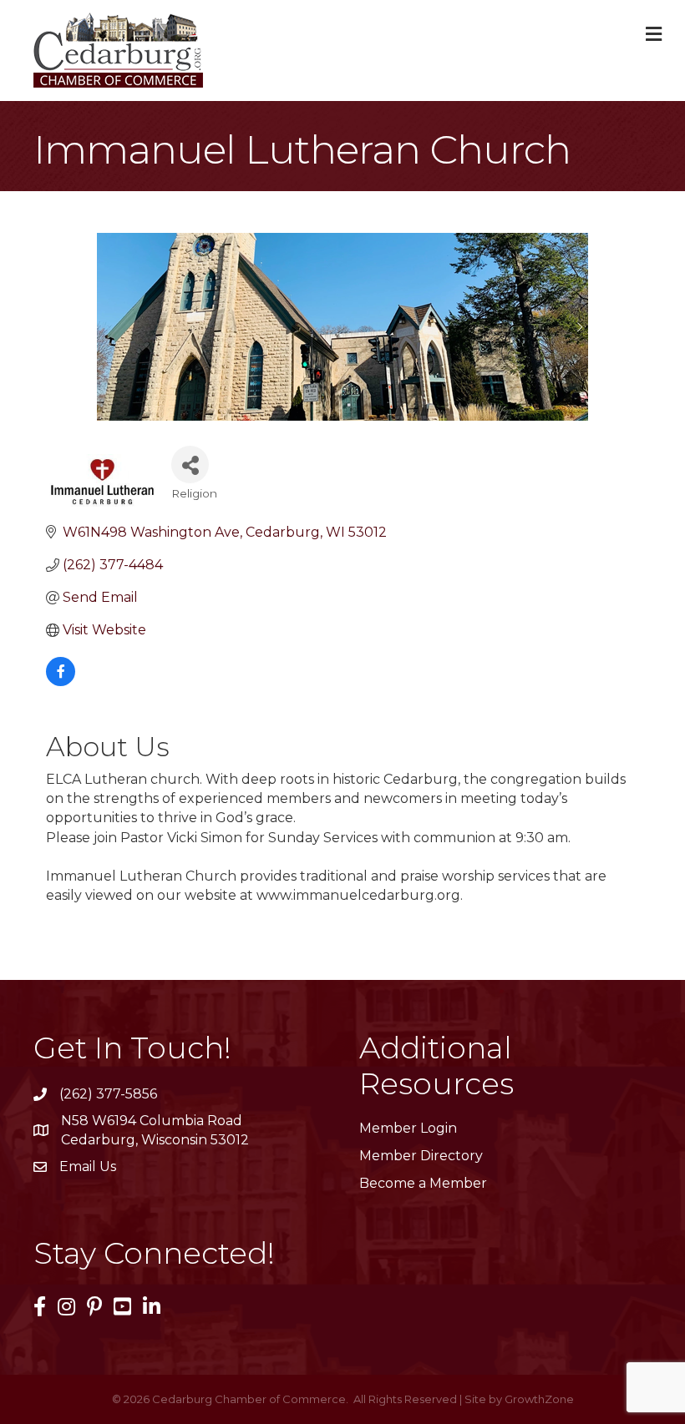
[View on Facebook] (60, 681)
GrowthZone (539, 1399)
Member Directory (421, 1156)
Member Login (408, 1128)
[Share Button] (190, 464)
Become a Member (423, 1183)
